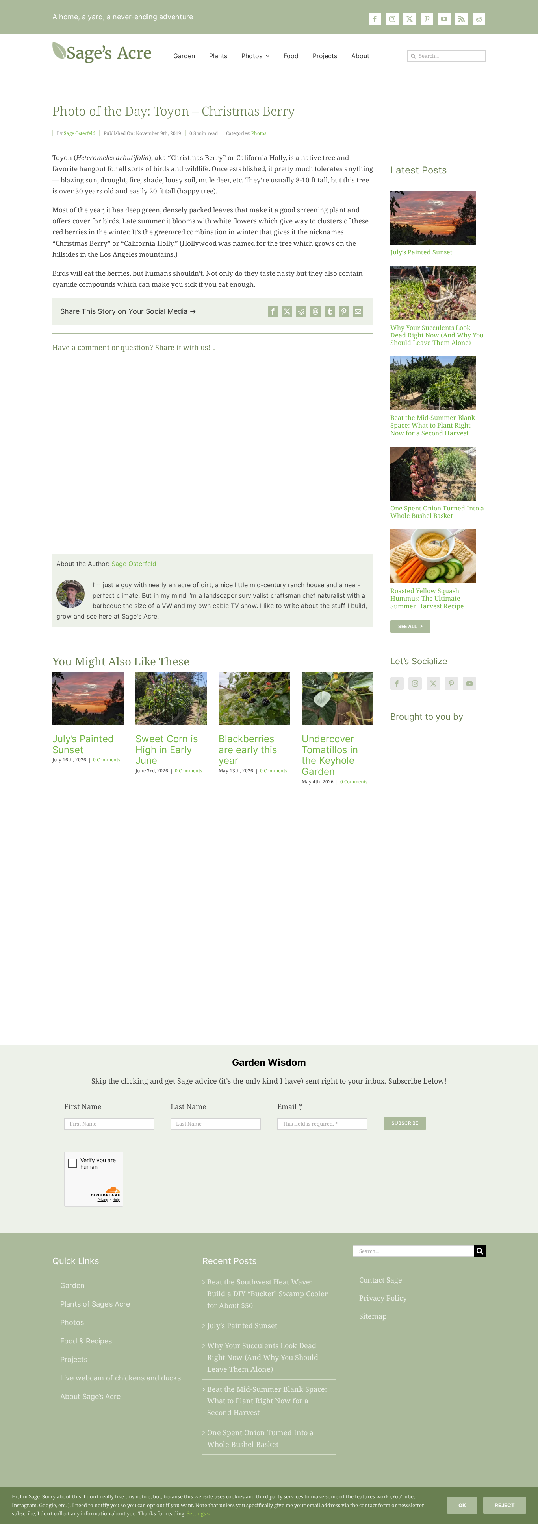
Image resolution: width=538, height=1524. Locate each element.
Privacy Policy (383, 1298)
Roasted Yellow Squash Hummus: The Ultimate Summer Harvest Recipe (427, 598)
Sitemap (373, 1316)
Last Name (188, 1106)
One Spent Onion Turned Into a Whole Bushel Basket (437, 512)
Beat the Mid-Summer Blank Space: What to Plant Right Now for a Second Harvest (432, 425)
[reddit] (479, 19)
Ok (462, 1505)
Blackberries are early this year (248, 749)
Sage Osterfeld (79, 133)
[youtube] (444, 19)
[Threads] (315, 311)
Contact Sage (380, 1279)
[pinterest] (427, 19)
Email (289, 1106)
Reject (505, 1505)
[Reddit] (301, 311)
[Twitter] (433, 683)
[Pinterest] (344, 311)
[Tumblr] (330, 311)
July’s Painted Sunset (83, 744)
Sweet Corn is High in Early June (166, 749)
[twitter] (409, 19)
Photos (258, 133)
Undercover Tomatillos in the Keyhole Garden (330, 755)
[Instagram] (415, 683)
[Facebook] (273, 311)
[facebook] (375, 19)
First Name (83, 1106)
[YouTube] (469, 683)
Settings (197, 1513)
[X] (287, 311)
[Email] (358, 311)
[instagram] (392, 19)
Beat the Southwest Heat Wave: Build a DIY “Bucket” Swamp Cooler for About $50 (267, 1293)
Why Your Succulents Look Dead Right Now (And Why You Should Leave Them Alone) (437, 335)
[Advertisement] (438, 873)
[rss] (461, 19)
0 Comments (106, 759)
